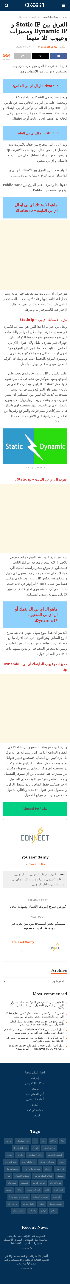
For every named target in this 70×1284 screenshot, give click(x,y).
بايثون (9, 1155)
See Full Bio (37, 864)
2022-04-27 (23, 46)
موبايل (54, 1211)
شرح (8, 1176)
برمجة (35, 1088)
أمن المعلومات (35, 1094)
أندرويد (8, 1141)
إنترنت (35, 1078)
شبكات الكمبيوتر (50, 17)
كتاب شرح (58, 1190)
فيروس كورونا (39, 1183)
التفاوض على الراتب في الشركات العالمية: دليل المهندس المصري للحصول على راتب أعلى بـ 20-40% (36, 1005)
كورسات (35, 1115)
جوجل (47, 1169)
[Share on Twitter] (40, 56)
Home (64, 17)
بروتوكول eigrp (47, 1162)
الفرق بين (51, 874)
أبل (35, 1141)
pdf (43, 1141)
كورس (9, 1190)
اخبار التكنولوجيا (35, 1072)
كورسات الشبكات (40, 1197)
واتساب (32, 1211)
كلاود (35, 1104)
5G (62, 1141)
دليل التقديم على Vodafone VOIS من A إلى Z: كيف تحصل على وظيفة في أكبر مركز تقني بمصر (33, 1031)
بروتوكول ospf (28, 1162)
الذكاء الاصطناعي (35, 1155)
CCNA (53, 1141)
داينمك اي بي (37, 874)
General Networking (29, 17)
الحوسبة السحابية (55, 1155)
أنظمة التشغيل (35, 1099)
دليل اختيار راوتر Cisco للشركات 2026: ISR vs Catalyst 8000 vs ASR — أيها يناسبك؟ (36, 1047)
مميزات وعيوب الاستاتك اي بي (29, 879)
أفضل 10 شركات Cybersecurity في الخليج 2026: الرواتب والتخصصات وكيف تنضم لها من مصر (34, 1015)
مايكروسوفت (28, 1204)
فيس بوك (12, 1183)
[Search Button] (6, 5)
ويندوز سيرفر (18, 1211)
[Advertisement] (35, 255)
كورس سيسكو (55, 1204)
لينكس (41, 1204)
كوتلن (19, 1190)
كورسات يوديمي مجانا (18, 1197)
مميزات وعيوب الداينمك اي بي (48, 884)
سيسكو (60, 1176)
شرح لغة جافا (55, 1183)
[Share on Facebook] (58, 56)
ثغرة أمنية (59, 1169)
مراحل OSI (13, 1204)
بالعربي (20, 1155)
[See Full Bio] (26, 864)
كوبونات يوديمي (33, 1190)
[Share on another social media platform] (22, 56)
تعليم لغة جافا (11, 1162)
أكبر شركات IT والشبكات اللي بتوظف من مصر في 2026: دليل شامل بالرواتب (35, 1039)
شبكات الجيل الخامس (43, 1176)
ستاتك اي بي (22, 874)
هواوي (43, 1211)
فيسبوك (24, 1183)
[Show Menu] (63, 5)
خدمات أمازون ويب (32, 1169)
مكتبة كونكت (35, 1110)
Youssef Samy (49, 46)
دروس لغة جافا (12, 1169)
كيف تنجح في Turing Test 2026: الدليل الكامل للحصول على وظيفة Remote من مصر (36, 1023)
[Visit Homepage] (35, 5)
